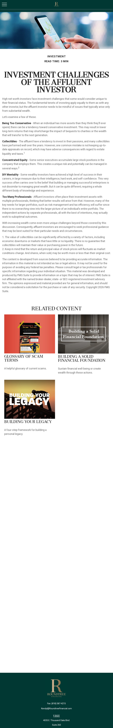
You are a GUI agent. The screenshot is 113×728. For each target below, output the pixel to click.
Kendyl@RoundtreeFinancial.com (56, 708)
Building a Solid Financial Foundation (81, 359)
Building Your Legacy (28, 422)
